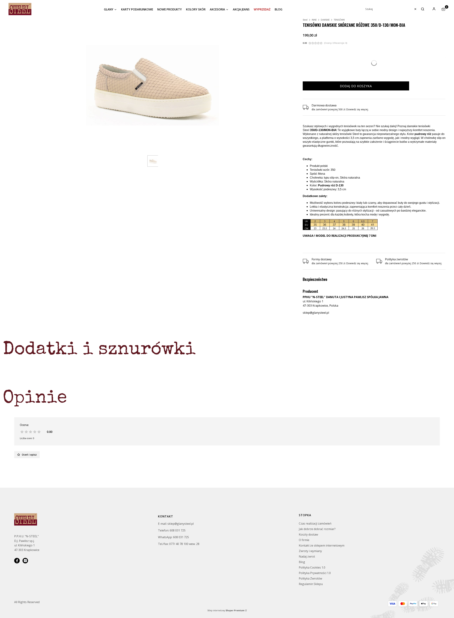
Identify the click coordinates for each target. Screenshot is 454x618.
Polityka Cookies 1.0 (312, 567)
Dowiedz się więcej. (357, 263)
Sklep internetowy (225, 610)
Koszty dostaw (308, 534)
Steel (305, 19)
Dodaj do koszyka (356, 86)
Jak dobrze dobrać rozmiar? (317, 529)
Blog (302, 562)
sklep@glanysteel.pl (316, 313)
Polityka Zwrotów (310, 578)
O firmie (304, 540)
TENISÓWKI (339, 19)
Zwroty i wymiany (310, 551)
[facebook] (17, 560)
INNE (314, 19)
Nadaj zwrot (307, 556)
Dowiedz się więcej (357, 109)
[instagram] (25, 560)
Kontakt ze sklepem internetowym (321, 545)
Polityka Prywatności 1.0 (315, 573)
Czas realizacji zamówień (315, 523)
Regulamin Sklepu (311, 584)
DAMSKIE (325, 19)
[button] (422, 9)
